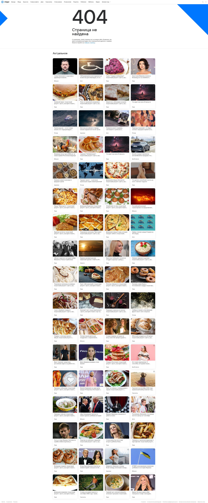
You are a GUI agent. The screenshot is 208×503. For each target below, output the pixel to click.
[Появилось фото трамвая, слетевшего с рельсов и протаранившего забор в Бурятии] (117, 122)
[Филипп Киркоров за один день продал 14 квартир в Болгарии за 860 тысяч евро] (91, 382)
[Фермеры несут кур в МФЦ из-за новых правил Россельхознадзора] (65, 148)
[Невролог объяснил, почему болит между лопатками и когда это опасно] (117, 460)
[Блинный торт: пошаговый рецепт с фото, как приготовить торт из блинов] (91, 304)
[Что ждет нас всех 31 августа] (117, 148)
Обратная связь (201, 501)
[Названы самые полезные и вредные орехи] (65, 174)
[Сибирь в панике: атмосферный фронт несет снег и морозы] (143, 304)
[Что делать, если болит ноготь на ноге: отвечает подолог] (143, 174)
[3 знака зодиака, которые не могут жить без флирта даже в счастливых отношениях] (117, 330)
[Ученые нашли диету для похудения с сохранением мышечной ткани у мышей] (91, 330)
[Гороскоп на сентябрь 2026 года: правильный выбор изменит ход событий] (143, 382)
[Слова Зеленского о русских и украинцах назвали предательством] (65, 70)
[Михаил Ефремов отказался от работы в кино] (117, 408)
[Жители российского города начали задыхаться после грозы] (91, 122)
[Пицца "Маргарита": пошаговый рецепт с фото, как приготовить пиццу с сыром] (65, 200)
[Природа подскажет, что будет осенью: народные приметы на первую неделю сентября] (143, 122)
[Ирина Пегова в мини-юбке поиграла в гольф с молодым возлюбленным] (143, 486)
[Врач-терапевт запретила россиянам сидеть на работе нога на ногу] (65, 356)
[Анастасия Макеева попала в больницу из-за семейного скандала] (143, 70)
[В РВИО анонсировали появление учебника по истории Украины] (143, 460)
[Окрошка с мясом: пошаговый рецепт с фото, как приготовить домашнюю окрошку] (65, 408)
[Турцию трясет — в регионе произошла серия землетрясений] (91, 174)
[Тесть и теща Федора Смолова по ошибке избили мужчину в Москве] (65, 434)
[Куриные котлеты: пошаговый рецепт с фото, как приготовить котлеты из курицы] (65, 226)
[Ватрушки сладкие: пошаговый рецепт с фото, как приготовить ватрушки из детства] (65, 460)
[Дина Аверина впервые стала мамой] (91, 356)
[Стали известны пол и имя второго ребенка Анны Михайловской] (117, 434)
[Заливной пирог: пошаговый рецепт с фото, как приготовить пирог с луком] (65, 96)
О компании (9, 501)
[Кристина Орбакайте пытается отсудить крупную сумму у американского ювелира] (117, 252)
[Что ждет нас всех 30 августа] (143, 96)
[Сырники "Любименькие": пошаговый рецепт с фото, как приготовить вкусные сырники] (91, 148)
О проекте (143, 501)
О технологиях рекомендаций (154, 501)
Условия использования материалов (187, 501)
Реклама (15, 501)
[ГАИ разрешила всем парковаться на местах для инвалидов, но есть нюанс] (91, 70)
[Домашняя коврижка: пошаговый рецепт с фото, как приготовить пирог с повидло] (65, 486)
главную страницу (89, 42)
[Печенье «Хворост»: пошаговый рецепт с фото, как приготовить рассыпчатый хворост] (117, 278)
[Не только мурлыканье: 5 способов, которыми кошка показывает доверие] (143, 356)
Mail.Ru (3, 501)
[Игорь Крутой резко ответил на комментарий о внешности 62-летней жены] (91, 460)
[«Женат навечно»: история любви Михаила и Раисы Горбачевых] (65, 252)
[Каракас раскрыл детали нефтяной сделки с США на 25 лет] (91, 252)
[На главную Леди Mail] (6, 2)
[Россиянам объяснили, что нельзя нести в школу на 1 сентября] (143, 408)
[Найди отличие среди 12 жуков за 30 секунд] (143, 226)
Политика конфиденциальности (170, 501)
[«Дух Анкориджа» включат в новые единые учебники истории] (91, 408)
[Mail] (2, 2)
